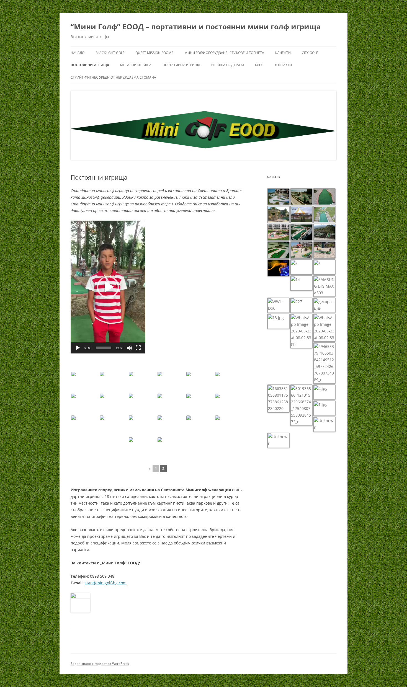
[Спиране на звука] (129, 348)
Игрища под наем (227, 65)
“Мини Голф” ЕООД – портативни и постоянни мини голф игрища (196, 27)
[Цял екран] (138, 348)
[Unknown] (85, 382)
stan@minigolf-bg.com (106, 582)
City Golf (310, 52)
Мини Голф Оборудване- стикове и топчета (224, 52)
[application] (108, 287)
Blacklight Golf (110, 52)
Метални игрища (135, 65)
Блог (259, 65)
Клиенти (283, 52)
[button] (108, 287)
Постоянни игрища (90, 65)
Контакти (283, 65)
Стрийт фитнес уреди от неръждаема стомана (113, 77)
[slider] (103, 348)
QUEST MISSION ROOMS (154, 52)
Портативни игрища (181, 65)
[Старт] (78, 348)
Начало (77, 52)
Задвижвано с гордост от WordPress (100, 663)
